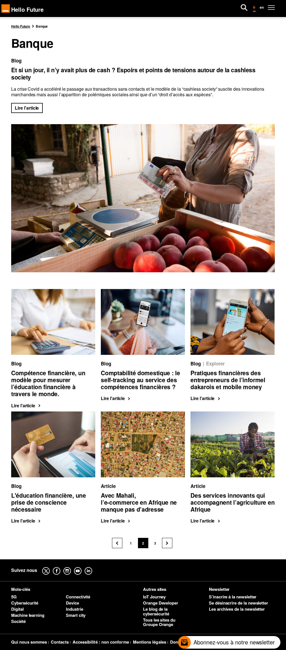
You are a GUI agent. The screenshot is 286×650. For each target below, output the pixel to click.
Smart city (75, 615)
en (262, 7)
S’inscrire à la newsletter (232, 597)
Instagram (71, 567)
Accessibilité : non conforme (101, 642)
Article (108, 486)
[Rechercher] (244, 7)
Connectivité (78, 597)
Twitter (50, 567)
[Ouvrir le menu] (271, 7)
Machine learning (27, 615)
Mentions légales (149, 642)
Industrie (74, 609)
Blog (16, 60)
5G (14, 597)
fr (254, 7)
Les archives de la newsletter (237, 609)
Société (18, 621)
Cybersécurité (24, 603)
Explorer (215, 363)
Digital (17, 609)
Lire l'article (27, 108)
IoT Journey (154, 597)
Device (72, 603)
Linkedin (92, 567)
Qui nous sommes (29, 642)
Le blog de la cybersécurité (156, 611)
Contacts (60, 642)
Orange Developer (160, 603)
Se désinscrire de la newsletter (238, 603)
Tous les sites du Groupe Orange (159, 622)
